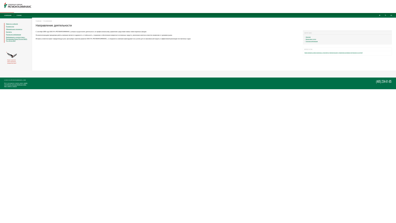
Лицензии (308, 37)
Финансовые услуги (311, 39)
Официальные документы (14, 29)
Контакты (9, 32)
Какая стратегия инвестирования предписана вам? (11, 61)
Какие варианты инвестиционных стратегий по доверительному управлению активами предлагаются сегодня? (334, 52)
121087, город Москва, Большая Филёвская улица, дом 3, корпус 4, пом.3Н (16, 85)
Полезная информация (312, 41)
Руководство (10, 26)
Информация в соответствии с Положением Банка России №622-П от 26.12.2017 (16, 39)
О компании (48, 21)
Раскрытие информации (13, 34)
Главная (38, 21)
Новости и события (12, 24)
